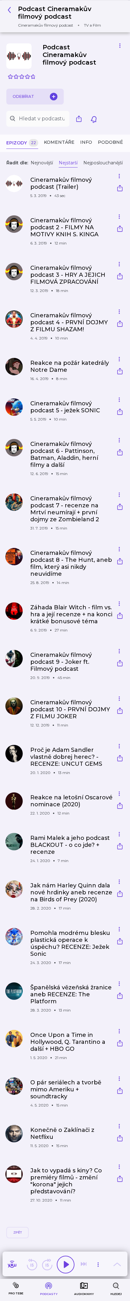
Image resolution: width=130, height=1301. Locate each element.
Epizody (21, 143)
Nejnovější (42, 163)
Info (86, 142)
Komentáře (59, 142)
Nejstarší (68, 163)
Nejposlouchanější (103, 163)
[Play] (66, 1264)
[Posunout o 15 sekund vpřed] (47, 1264)
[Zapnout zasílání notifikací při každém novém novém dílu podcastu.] (94, 118)
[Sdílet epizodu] (120, 189)
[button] (62, 16)
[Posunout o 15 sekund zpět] (31, 1264)
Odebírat (23, 96)
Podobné (110, 142)
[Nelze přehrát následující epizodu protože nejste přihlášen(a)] (84, 1264)
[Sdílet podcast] (80, 118)
